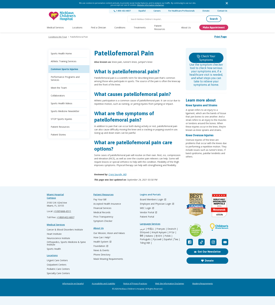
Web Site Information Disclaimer (169, 283)
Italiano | (150, 236)
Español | (169, 239)
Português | (146, 239)
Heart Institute (54, 234)
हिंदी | (142, 236)
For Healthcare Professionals (181, 10)
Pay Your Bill (99, 199)
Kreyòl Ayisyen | (160, 232)
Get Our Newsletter (209, 251)
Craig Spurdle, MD (118, 174)
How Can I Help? (101, 237)
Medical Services (55, 27)
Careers (157, 10)
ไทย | (177, 239)
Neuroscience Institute (58, 238)
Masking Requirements (202, 283)
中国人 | (151, 229)
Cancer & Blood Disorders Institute (65, 229)
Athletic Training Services (63, 61)
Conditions (119, 27)
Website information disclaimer (150, 5)
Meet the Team (59, 87)
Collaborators (58, 95)
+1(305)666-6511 (62, 211)
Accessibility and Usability (103, 283)
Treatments (140, 27)
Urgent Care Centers (57, 260)
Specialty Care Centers (58, 273)
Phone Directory (101, 254)
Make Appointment (214, 27)
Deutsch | (172, 229)
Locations (77, 27)
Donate (206, 10)
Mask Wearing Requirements (108, 259)
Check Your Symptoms (207, 58)
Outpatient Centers (56, 264)
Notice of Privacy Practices (135, 283)
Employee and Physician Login (156, 204)
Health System (101, 241)
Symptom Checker (102, 221)
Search (214, 18)
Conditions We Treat (57, 37)
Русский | (158, 239)
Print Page (220, 36)
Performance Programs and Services (65, 78)
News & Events (101, 250)
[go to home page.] (62, 16)
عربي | (143, 229)
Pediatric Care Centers (58, 269)
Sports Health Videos (61, 103)
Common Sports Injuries (64, 69)
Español (142, 10)
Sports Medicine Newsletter (65, 111)
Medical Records (101, 212)
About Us (186, 27)
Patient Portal (147, 216)
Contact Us (222, 10)
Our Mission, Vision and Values (109, 233)
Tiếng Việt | (146, 243)
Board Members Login (152, 199)
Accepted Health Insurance (107, 204)
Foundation (99, 246)
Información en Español (73, 283)
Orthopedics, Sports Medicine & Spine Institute (66, 243)
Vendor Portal (147, 212)
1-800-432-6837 (123, 10)
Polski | (169, 236)
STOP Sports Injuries (61, 118)
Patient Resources (159, 27)
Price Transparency (103, 216)
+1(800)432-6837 (65, 217)
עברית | (172, 232)
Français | (161, 229)
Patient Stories (58, 134)
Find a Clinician (98, 27)
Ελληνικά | (145, 232)
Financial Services (102, 208)
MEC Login (146, 208)
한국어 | (159, 236)
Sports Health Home (61, 53)
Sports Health (54, 249)
